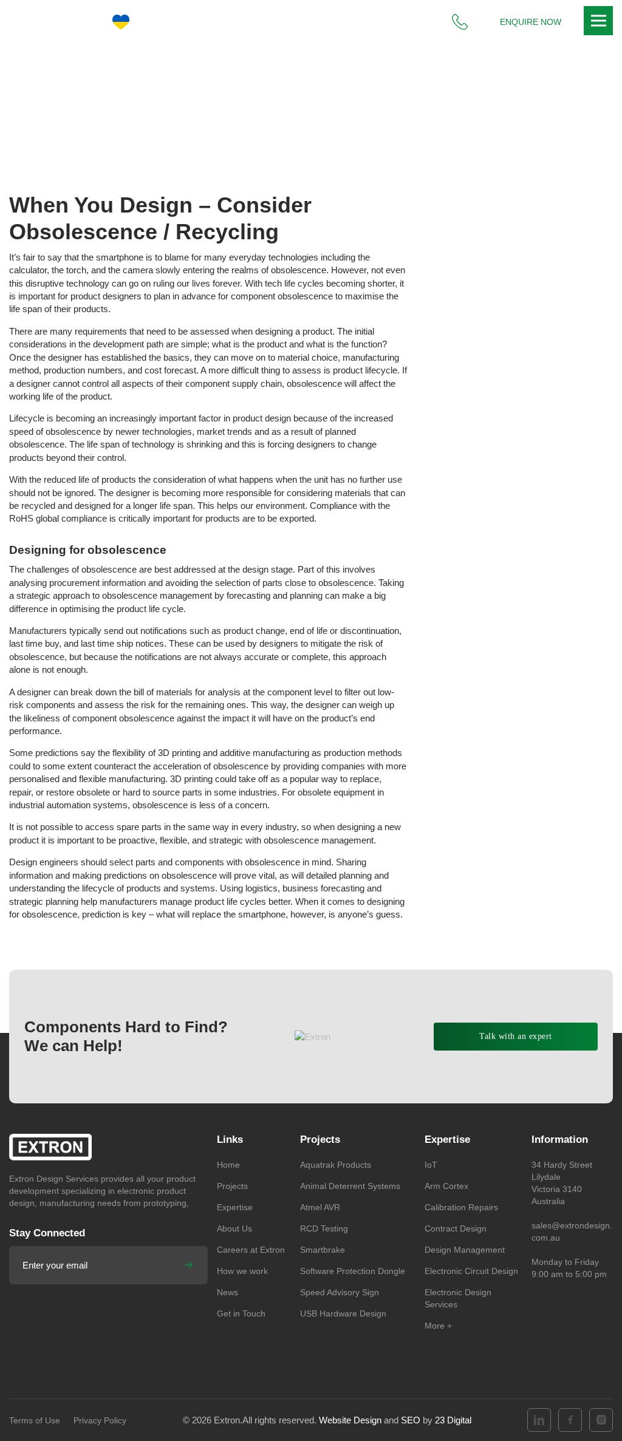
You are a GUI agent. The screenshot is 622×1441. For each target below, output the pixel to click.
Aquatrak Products (335, 1165)
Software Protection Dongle (352, 1271)
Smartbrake (322, 1250)
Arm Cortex (446, 1186)
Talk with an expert (515, 1036)
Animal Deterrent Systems (350, 1186)
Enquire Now (530, 22)
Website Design (350, 1420)
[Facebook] (570, 1420)
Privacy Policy (99, 1420)
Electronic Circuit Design (471, 1271)
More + (438, 1325)
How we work (242, 1271)
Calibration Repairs (461, 1207)
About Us (234, 1228)
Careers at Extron (251, 1250)
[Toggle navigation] (598, 20)
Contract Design (456, 1228)
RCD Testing (324, 1228)
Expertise (235, 1207)
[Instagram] (601, 1420)
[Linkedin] (539, 1420)
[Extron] (57, 22)
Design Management (465, 1250)
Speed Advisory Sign (339, 1292)
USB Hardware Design (343, 1313)
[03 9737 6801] (459, 21)
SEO (412, 1420)
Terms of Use (34, 1420)
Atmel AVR (320, 1207)
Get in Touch (241, 1313)
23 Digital (453, 1420)
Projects (232, 1186)
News (211, 109)
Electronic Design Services (458, 1298)
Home (176, 109)
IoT (431, 1165)
